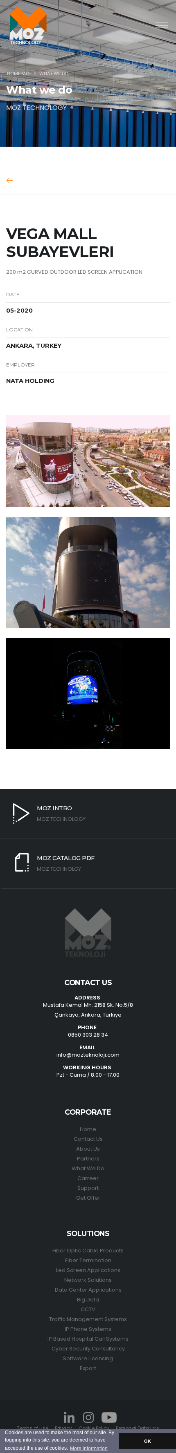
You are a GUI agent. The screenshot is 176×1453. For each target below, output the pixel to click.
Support (88, 1188)
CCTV (88, 1309)
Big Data (88, 1299)
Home (88, 1129)
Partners (88, 1158)
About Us (88, 1149)
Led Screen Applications (88, 1270)
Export (88, 1368)
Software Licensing (88, 1358)
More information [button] (89, 1448)
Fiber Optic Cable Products (88, 1250)
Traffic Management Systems (88, 1319)
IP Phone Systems (88, 1329)
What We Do (88, 1168)
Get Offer (88, 1198)
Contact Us (88, 1139)
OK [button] (147, 1441)
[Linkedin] (69, 1417)
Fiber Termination (88, 1260)
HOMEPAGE (19, 73)
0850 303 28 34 (88, 1035)
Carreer (88, 1178)
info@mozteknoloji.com (88, 1055)
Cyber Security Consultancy (88, 1348)
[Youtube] (108, 1417)
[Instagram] (88, 1417)
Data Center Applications (88, 1290)
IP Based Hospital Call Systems (88, 1339)
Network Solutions (88, 1280)
